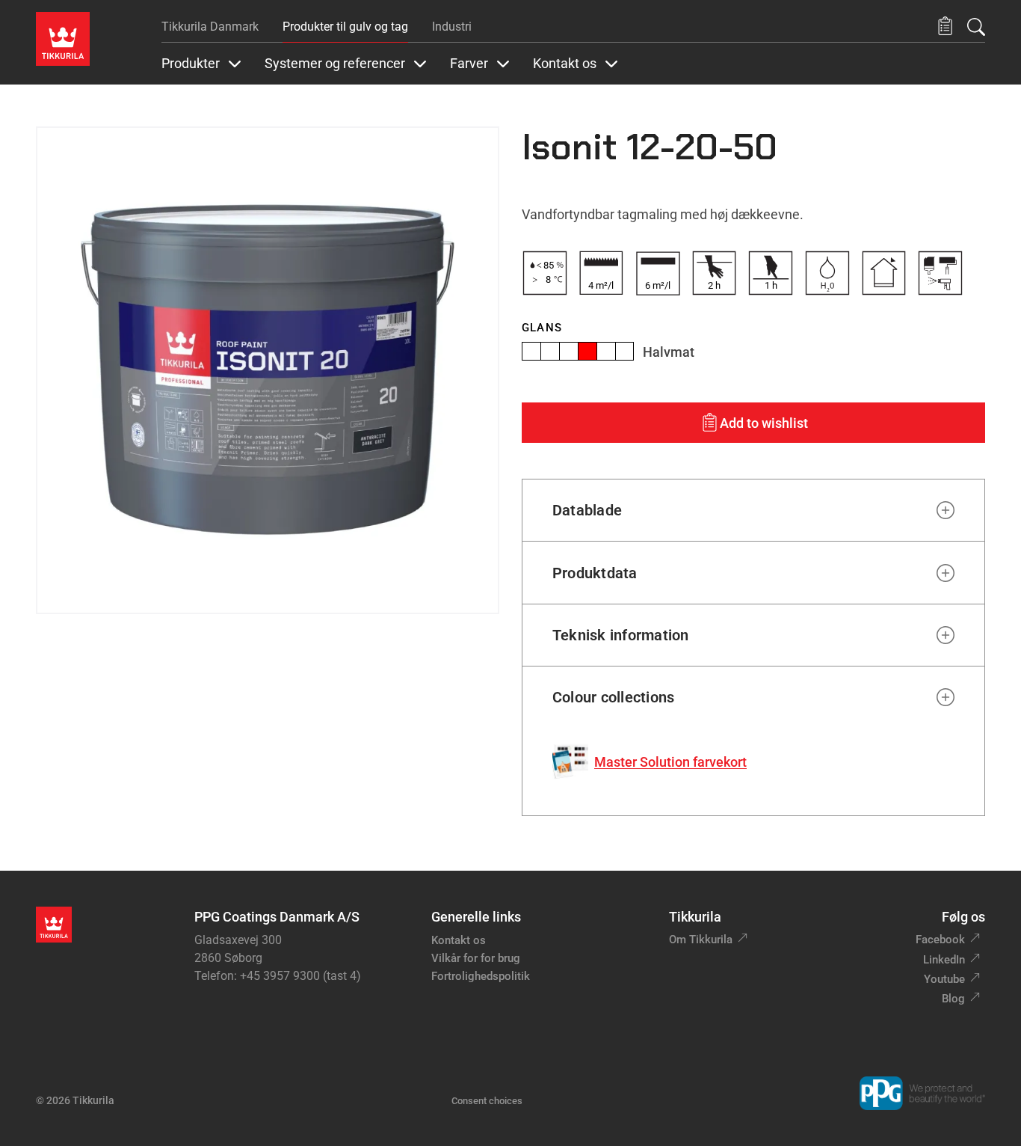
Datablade (587, 510)
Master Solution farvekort (670, 762)
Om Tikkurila (700, 939)
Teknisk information (620, 635)
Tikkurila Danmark (210, 26)
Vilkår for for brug (475, 958)
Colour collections (613, 697)
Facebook (940, 939)
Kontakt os (458, 940)
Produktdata (595, 573)
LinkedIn (944, 959)
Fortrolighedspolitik (480, 976)
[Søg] (976, 27)
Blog (953, 998)
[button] (945, 26)
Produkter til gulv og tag (345, 26)
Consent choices (486, 1100)
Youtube (944, 979)
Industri (452, 26)
